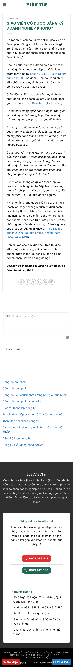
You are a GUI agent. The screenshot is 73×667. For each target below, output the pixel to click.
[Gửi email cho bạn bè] (39, 282)
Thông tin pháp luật (18, 19)
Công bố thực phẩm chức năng (23, 401)
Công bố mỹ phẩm (14, 382)
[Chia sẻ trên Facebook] (27, 282)
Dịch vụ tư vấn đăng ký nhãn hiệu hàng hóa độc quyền (33, 430)
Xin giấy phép (55, 655)
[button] (5, 4)
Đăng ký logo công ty (17, 438)
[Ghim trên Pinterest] (46, 282)
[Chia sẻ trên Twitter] (33, 282)
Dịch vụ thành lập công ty (19, 408)
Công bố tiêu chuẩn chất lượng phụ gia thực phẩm (35, 395)
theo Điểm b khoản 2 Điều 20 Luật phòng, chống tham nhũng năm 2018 (34, 233)
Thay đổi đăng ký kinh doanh (27, 655)
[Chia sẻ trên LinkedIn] (52, 282)
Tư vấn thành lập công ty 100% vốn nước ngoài (33, 414)
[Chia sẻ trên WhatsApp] (21, 282)
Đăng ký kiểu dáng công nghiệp (23, 445)
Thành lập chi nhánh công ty (21, 421)
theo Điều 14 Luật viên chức (43, 103)
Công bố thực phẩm (15, 388)
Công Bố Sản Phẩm (30, 652)
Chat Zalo (63, 662)
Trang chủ (10, 652)
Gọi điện (12, 662)
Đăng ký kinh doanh (56, 652)
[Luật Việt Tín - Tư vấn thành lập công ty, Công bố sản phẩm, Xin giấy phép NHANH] (36, 4)
